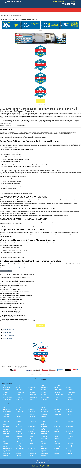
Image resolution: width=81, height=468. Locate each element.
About (32, 10)
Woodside (19, 401)
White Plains (32, 416)
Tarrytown (6, 416)
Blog (46, 10)
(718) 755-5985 (68, 4)
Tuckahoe (19, 416)
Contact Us (53, 10)
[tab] (40, 101)
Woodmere (44, 455)
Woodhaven (6, 401)
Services (38, 10)
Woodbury (32, 455)
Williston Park (20, 455)
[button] (1, 25)
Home (26, 10)
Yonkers (44, 416)
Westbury (6, 455)
